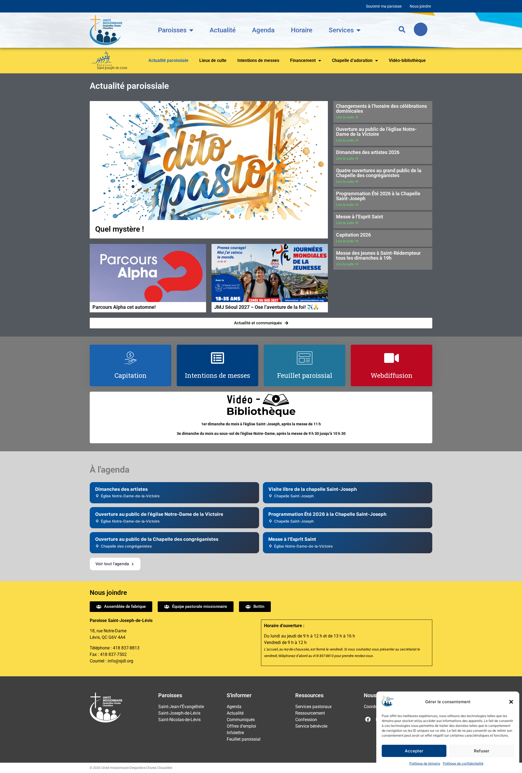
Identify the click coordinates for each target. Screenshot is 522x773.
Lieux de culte (212, 60)
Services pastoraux (313, 706)
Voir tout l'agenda (112, 563)
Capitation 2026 (353, 235)
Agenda (263, 30)
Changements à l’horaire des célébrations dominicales (381, 108)
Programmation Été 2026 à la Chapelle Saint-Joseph (378, 196)
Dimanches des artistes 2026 (367, 152)
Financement (303, 60)
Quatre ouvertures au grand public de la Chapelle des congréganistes (378, 173)
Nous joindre (420, 6)
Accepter (414, 750)
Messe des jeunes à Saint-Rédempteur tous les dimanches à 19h (378, 255)
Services (341, 30)
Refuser (481, 750)
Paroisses (172, 30)
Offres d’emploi (241, 726)
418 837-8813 (126, 648)
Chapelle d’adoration (352, 60)
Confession (306, 719)
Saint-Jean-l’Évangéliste (181, 706)
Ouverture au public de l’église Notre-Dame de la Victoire (376, 131)
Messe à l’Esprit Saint (359, 216)
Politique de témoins (424, 763)
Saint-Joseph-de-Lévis (179, 713)
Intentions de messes (258, 60)
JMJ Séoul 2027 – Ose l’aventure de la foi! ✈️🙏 (266, 307)
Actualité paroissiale (168, 60)
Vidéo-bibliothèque (407, 60)
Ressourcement (310, 713)
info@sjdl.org (120, 661)
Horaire (301, 30)
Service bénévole (311, 726)
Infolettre (235, 732)
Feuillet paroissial (243, 739)
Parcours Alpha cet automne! (124, 307)
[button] (511, 702)
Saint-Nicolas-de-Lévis (179, 719)
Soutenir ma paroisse (384, 6)
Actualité (223, 30)
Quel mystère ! (119, 229)
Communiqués (241, 719)
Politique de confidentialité (463, 763)
